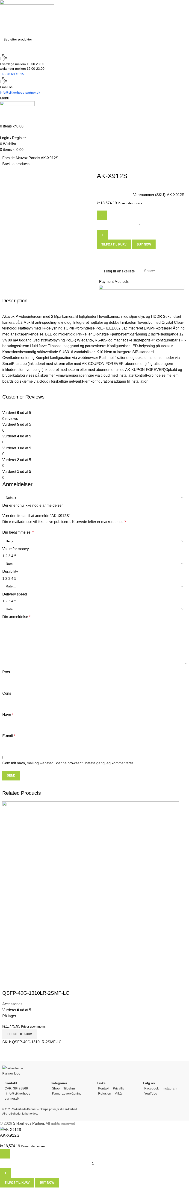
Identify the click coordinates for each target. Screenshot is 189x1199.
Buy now (144, 244)
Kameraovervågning (67, 1093)
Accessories (12, 1004)
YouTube (150, 1093)
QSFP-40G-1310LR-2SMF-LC (35, 993)
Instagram (169, 1088)
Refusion (104, 1093)
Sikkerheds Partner (28, 1123)
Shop (56, 1088)
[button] (19, 1034)
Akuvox (22, 158)
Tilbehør (69, 1088)
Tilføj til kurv (114, 244)
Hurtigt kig (8, 984)
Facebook (151, 1088)
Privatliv (118, 1088)
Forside (8, 158)
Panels (35, 158)
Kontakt (103, 1088)
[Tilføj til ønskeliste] (20, 984)
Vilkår (119, 1093)
